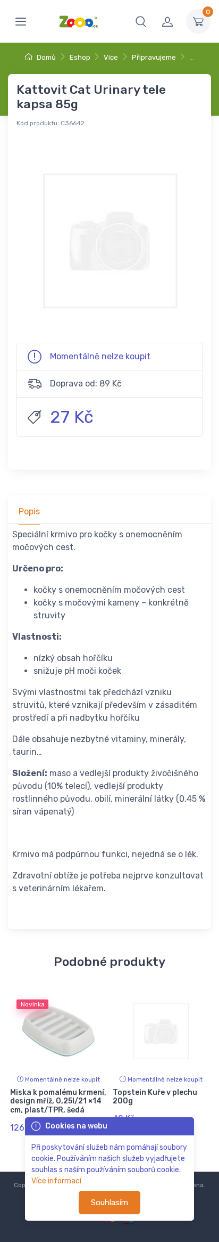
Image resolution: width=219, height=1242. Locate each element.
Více (111, 57)
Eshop (80, 57)
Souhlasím (109, 1202)
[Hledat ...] (141, 21)
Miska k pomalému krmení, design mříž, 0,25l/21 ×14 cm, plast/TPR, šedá (58, 1101)
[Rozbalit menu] (21, 21)
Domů (45, 57)
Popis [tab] (29, 511)
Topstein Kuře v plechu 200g (155, 1097)
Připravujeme (154, 57)
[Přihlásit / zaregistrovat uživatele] (167, 21)
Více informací (56, 1180)
